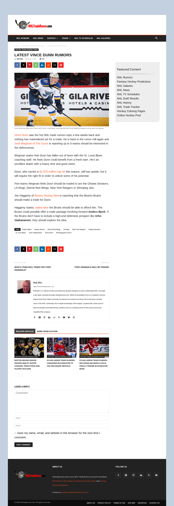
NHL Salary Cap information (75, 481)
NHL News (38, 38)
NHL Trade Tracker (128, 106)
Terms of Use (119, 503)
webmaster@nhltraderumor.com (75, 492)
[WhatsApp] (36, 65)
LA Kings (66, 229)
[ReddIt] (48, 65)
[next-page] (20, 375)
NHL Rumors (22, 38)
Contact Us (154, 503)
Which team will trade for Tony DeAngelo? (32, 268)
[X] (23, 65)
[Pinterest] (29, 65)
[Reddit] (55, 318)
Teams (65, 38)
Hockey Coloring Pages (131, 111)
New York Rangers (79, 229)
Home (16, 46)
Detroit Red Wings (54, 229)
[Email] (54, 65)
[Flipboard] (40, 318)
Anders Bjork (27, 229)
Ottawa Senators (94, 229)
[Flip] (61, 65)
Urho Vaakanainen (35, 233)
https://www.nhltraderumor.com (43, 286)
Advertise (142, 503)
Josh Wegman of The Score (31, 143)
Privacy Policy (104, 503)
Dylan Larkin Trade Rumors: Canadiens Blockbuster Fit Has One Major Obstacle (61, 363)
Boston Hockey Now (47, 195)
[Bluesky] (70, 318)
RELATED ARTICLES (25, 331)
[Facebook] (17, 65)
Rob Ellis (20, 59)
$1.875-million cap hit (52, 171)
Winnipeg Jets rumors (64, 233)
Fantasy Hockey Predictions (26, 357)
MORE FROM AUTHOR (47, 331)
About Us (91, 503)
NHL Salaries (103, 38)
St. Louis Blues (21, 233)
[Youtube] (65, 318)
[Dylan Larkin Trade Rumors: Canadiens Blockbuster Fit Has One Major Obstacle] (62, 348)
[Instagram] (45, 318)
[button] (156, 38)
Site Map (131, 503)
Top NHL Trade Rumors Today (33, 46)
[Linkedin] (42, 65)
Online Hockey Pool (129, 115)
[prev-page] (16, 375)
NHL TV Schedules (83, 38)
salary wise (42, 207)
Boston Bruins (40, 229)
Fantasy (51, 38)
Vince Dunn (21, 135)
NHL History (124, 102)
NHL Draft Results (128, 98)
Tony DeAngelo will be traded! (91, 267)
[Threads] (74, 318)
